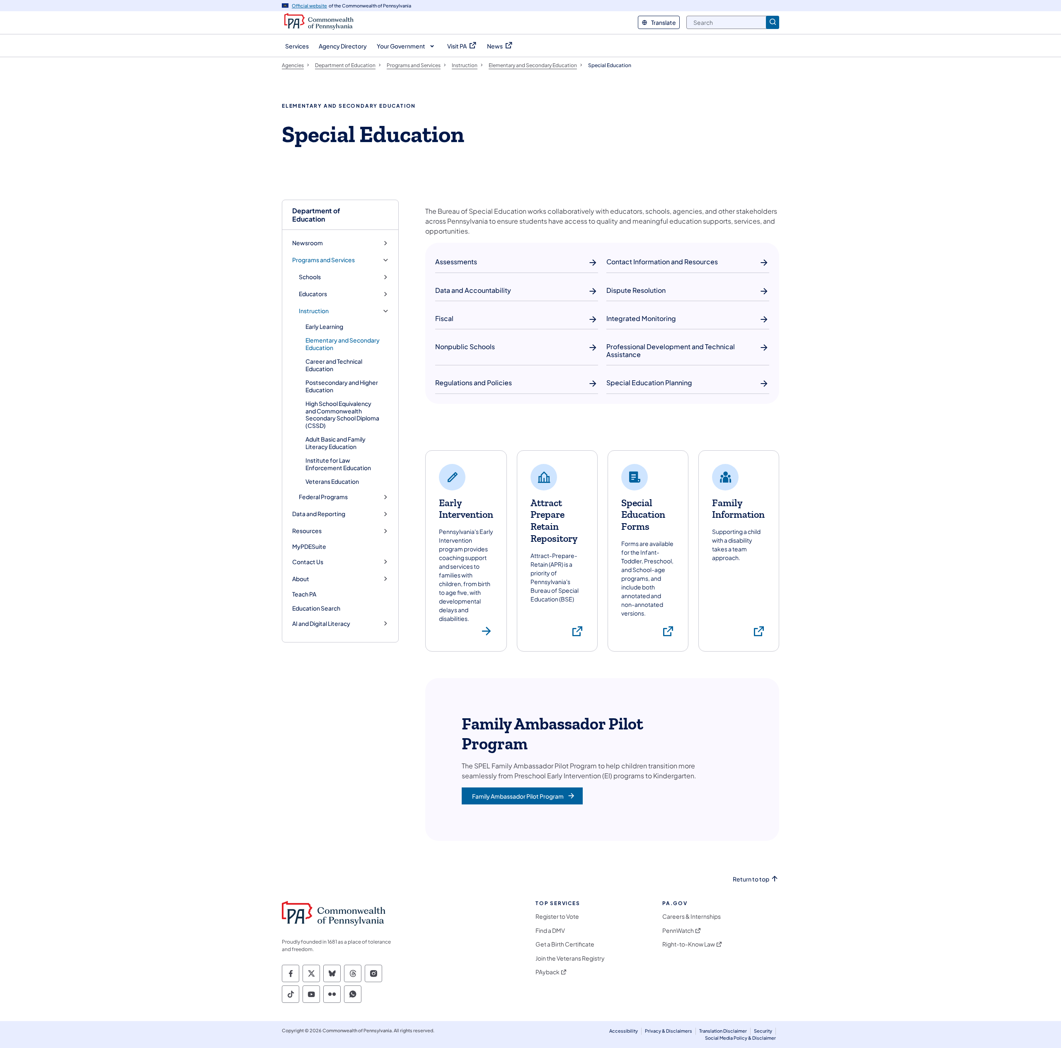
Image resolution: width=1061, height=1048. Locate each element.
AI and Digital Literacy (321, 623)
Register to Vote (557, 916)
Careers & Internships (691, 916)
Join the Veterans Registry (570, 958)
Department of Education (316, 214)
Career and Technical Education (333, 364)
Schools (310, 276)
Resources (307, 530)
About (300, 578)
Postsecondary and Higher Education (341, 386)
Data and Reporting (318, 513)
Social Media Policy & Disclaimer (740, 1038)
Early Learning (324, 326)
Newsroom (307, 242)
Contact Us (307, 561)
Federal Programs (323, 496)
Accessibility (623, 1031)
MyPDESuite (309, 546)
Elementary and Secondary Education (342, 343)
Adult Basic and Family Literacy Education (335, 442)
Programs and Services (323, 259)
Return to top (751, 879)
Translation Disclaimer (723, 1031)
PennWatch (678, 930)
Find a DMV (550, 930)
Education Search (316, 608)
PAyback (547, 972)
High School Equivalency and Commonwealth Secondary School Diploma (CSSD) (342, 414)
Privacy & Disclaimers (668, 1031)
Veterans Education (332, 481)
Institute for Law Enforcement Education (338, 463)
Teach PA (304, 594)
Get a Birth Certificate (564, 944)
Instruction (314, 310)
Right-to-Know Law (688, 944)
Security (763, 1031)
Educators (313, 293)
